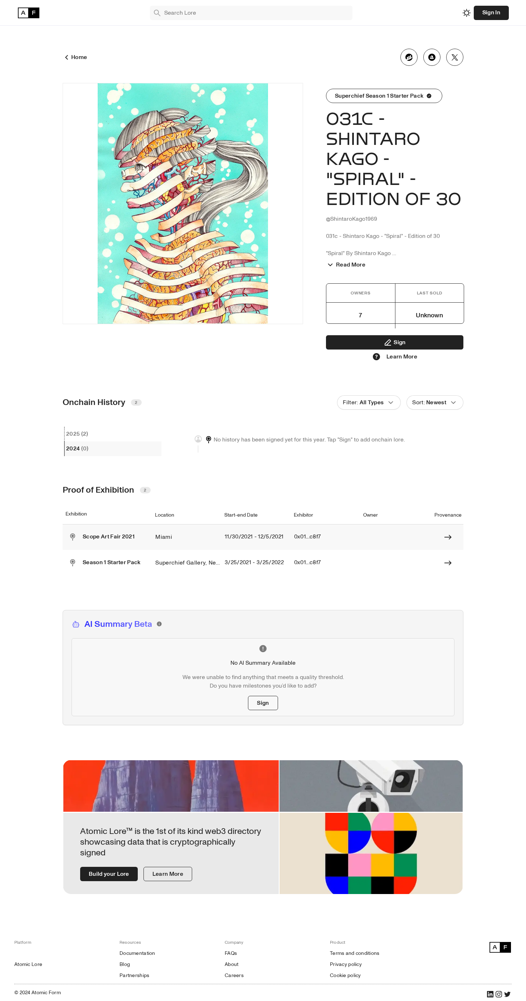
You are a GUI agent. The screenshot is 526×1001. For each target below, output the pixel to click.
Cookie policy (345, 975)
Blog (125, 964)
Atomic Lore (28, 964)
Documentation (137, 953)
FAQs (231, 953)
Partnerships (134, 975)
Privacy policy (346, 964)
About (231, 964)
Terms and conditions (355, 953)
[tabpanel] (313, 444)
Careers (234, 975)
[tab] (112, 434)
